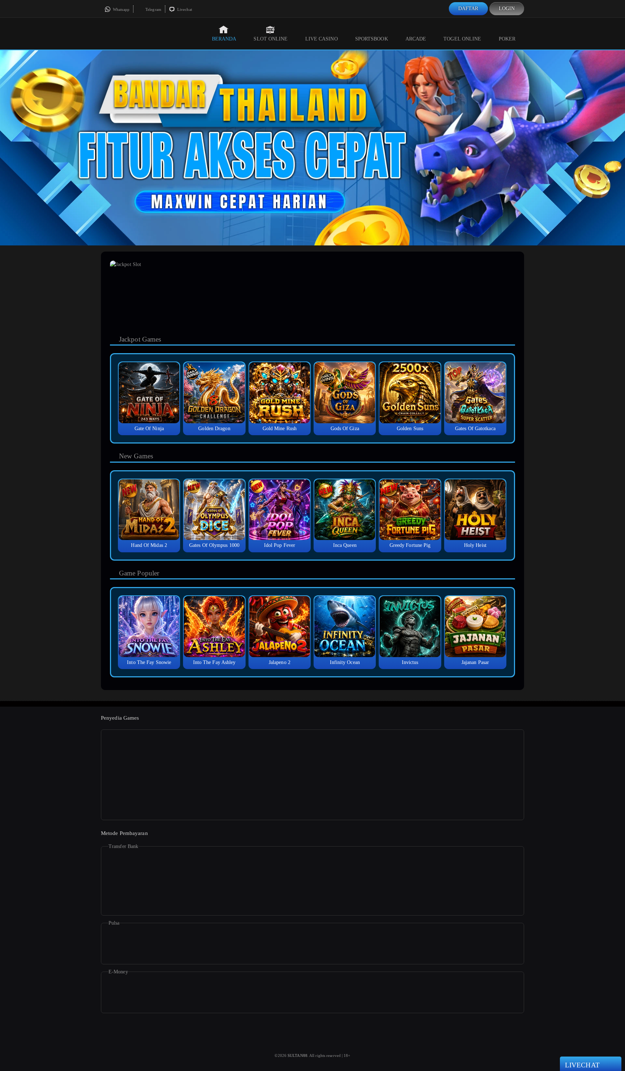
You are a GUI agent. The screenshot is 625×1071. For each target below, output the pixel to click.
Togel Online (462, 39)
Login (507, 8)
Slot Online (271, 39)
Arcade (415, 39)
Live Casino (321, 39)
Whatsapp (120, 9)
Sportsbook (371, 39)
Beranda (224, 39)
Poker (507, 39)
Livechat (184, 9)
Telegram (152, 9)
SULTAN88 (297, 1055)
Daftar (468, 8)
